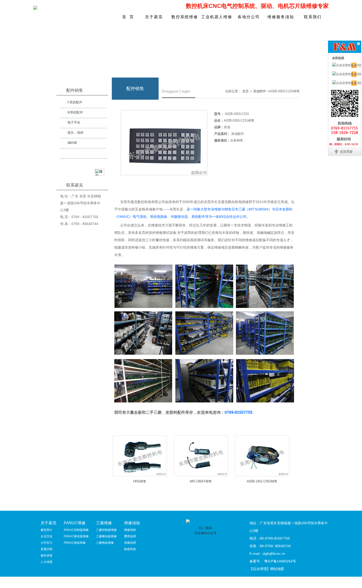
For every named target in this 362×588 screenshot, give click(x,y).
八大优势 (46, 562)
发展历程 (46, 549)
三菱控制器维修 (106, 530)
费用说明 (130, 536)
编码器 (72, 142)
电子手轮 (73, 122)
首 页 (128, 17)
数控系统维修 (184, 17)
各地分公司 (249, 17)
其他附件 (73, 154)
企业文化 (46, 536)
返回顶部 (345, 151)
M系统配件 (75, 112)
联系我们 (313, 17)
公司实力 (46, 542)
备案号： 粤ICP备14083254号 (272, 561)
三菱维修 (104, 523)
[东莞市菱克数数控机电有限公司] (35, 8)
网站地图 (277, 569)
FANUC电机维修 (75, 542)
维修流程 (130, 530)
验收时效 (130, 549)
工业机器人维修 (216, 17)
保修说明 (130, 542)
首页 (245, 91)
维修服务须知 (280, 17)
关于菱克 (154, 17)
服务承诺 (46, 555)
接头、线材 (75, 132)
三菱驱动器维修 (106, 536)
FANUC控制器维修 (76, 530)
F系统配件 (74, 102)
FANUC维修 (74, 523)
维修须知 (132, 523)
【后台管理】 (259, 569)
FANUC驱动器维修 (76, 536)
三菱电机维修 (105, 542)
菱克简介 (46, 530)
